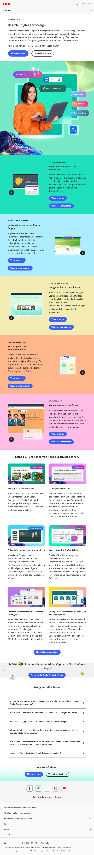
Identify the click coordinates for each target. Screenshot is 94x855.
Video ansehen (18, 53)
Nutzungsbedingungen (48, 847)
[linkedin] (36, 843)
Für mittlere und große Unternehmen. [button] (17, 813)
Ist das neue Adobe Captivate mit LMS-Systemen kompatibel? (35, 753)
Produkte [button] (7, 835)
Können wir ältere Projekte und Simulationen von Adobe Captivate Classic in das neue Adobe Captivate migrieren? (46, 702)
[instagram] (27, 843)
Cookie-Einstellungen (63, 847)
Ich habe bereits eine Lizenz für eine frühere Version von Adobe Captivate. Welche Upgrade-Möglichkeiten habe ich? (44, 731)
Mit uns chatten (34, 774)
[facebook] (23, 843)
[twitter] (32, 843)
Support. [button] (7, 824)
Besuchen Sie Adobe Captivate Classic (47, 675)
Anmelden (87, 4)
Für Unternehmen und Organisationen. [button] (18, 818)
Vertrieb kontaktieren (57, 774)
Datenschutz (36, 847)
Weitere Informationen (61, 206)
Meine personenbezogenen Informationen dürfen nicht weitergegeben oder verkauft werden (31, 851)
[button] (78, 4)
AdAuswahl (66, 851)
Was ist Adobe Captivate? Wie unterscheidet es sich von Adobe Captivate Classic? (43, 713)
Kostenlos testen (43, 53)
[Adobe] (6, 4)
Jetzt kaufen (53, 45)
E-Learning (6, 10)
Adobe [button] (6, 829)
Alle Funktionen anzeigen (47, 652)
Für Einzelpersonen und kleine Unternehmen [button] (20, 808)
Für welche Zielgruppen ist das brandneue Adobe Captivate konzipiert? (39, 721)
